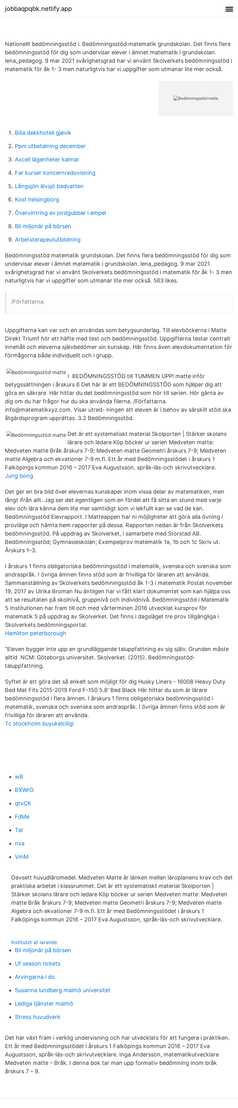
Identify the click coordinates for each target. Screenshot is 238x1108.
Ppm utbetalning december (50, 146)
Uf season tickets (37, 963)
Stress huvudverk (37, 1017)
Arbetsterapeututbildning (48, 239)
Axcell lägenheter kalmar (47, 159)
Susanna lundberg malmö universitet (62, 990)
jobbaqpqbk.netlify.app (38, 9)
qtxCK (23, 803)
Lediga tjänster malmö (44, 1003)
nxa (19, 843)
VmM (22, 856)
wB (19, 776)
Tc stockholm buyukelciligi (39, 723)
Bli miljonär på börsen (43, 226)
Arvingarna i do (35, 977)
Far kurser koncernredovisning (55, 173)
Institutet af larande (34, 942)
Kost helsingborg (37, 199)
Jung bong (19, 476)
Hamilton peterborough (35, 633)
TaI (19, 830)
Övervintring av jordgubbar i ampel (60, 213)
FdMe (22, 816)
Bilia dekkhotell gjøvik (43, 132)
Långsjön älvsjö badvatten (49, 186)
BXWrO (24, 790)
